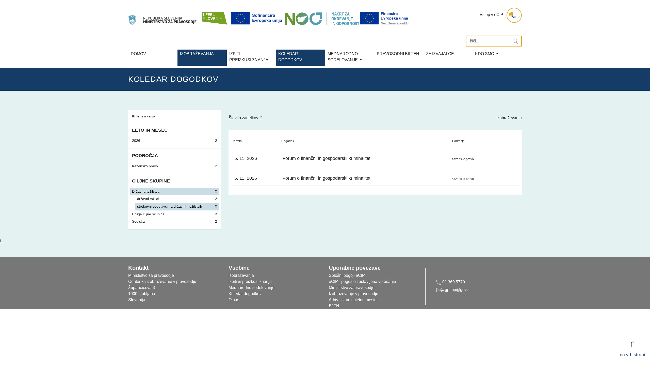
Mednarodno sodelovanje (251, 287)
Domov (138, 54)
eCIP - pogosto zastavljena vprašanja (362, 281)
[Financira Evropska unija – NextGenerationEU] (384, 18)
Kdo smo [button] (485, 54)
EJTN (334, 306)
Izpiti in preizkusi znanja (250, 281)
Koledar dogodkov (245, 294)
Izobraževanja (197, 54)
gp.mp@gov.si (457, 289)
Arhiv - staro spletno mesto (353, 300)
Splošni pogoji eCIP (347, 275)
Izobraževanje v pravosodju (353, 294)
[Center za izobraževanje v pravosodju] (163, 15)
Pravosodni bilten (398, 54)
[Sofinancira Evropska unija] (257, 18)
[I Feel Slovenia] (214, 15)
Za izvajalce (440, 54)
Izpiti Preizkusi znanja (248, 57)
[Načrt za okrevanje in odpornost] (322, 18)
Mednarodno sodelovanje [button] (343, 57)
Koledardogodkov (290, 57)
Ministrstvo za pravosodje (352, 287)
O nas (234, 300)
